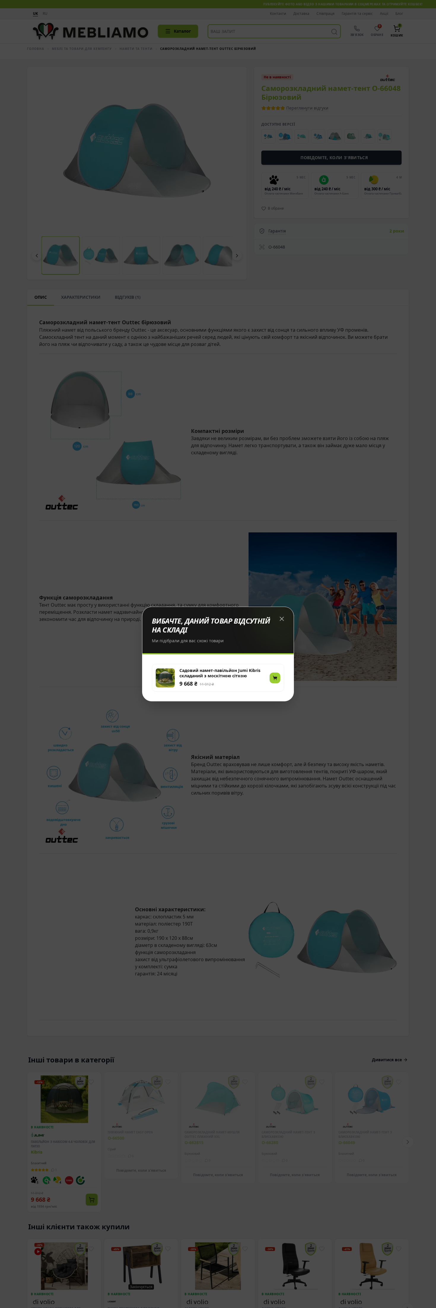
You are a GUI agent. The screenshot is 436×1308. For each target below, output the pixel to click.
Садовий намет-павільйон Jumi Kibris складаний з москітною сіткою (219, 673)
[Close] (282, 619)
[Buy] (275, 678)
